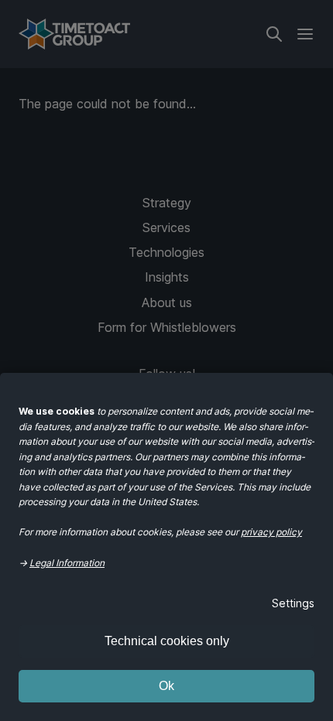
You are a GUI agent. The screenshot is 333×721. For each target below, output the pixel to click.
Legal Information (67, 563)
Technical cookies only (167, 641)
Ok (166, 685)
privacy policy (271, 532)
